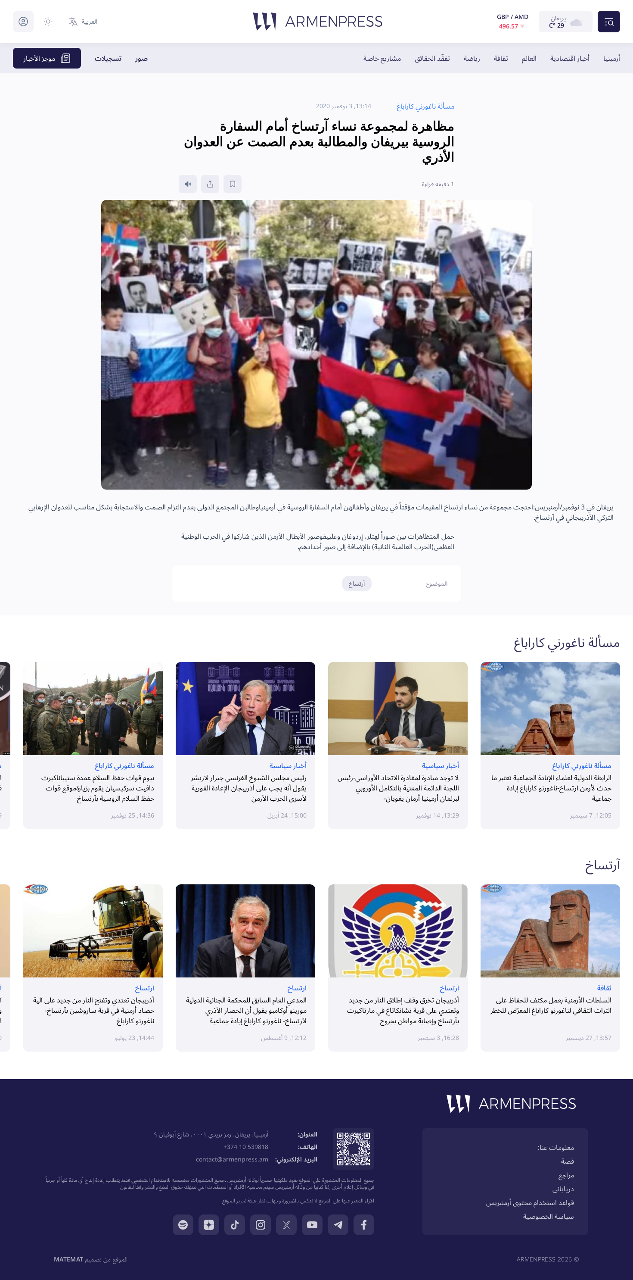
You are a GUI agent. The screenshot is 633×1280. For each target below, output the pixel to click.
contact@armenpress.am (232, 1159)
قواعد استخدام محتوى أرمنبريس (530, 1202)
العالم (529, 58)
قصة (567, 1161)
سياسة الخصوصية (548, 1216)
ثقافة (501, 58)
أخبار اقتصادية (570, 58)
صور (141, 58)
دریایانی (563, 1188)
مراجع (566, 1175)
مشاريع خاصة (382, 58)
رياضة (472, 58)
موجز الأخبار (39, 58)
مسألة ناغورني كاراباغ (567, 642)
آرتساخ (357, 583)
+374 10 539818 (245, 1147)
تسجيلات (108, 58)
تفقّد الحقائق (432, 58)
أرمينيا (611, 58)
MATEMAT (68, 1259)
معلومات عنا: (556, 1147)
